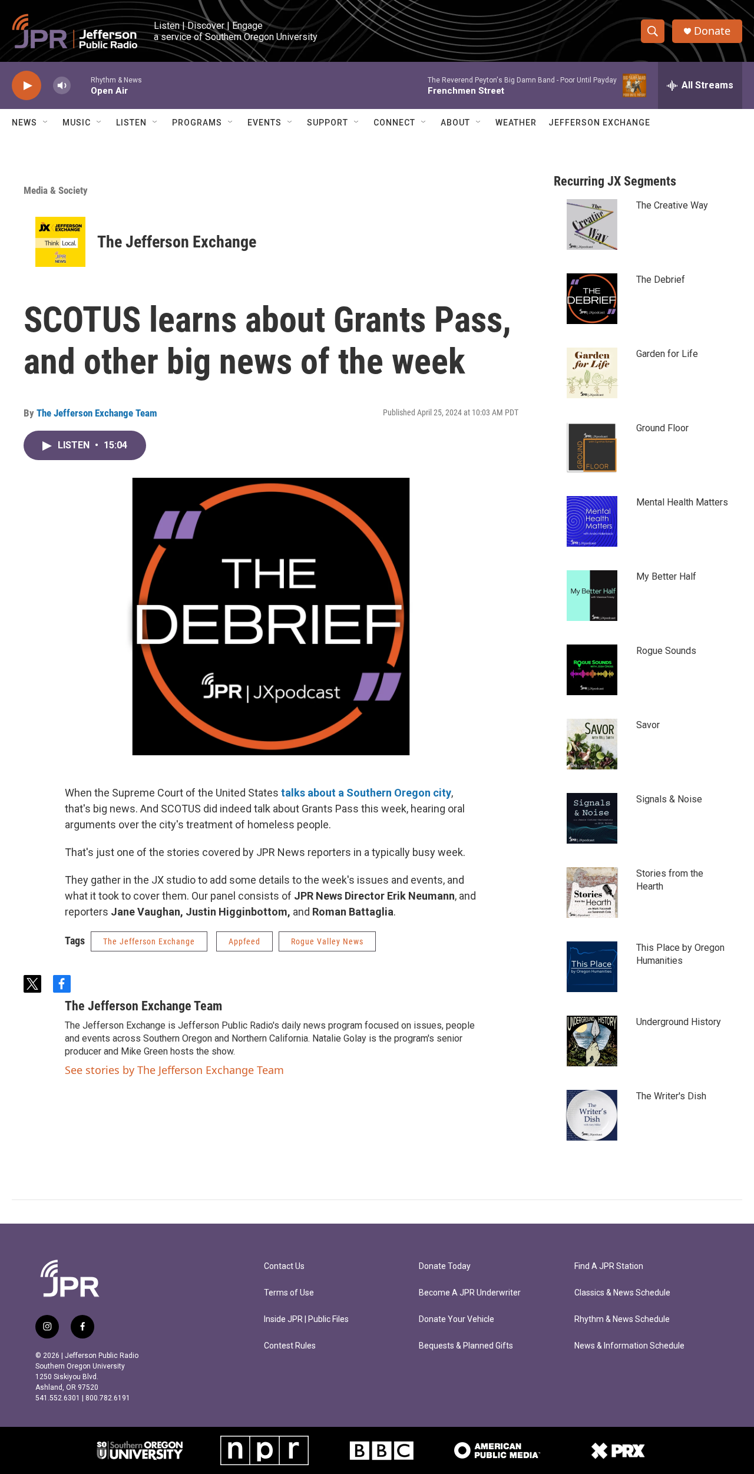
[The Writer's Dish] (592, 1115)
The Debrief (660, 279)
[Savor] (592, 744)
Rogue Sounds (666, 650)
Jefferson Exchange (599, 122)
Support (327, 122)
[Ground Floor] (592, 447)
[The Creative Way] (592, 224)
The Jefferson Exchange (176, 242)
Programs (197, 122)
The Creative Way (672, 205)
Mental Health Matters (682, 502)
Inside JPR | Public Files (306, 1319)
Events (264, 122)
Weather (516, 122)
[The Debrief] (592, 298)
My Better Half (666, 576)
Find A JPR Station (608, 1266)
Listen (131, 122)
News (24, 122)
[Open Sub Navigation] (46, 122)
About (455, 122)
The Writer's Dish (671, 1096)
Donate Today (445, 1266)
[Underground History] (592, 1041)
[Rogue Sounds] (592, 670)
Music (76, 122)
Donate (712, 31)
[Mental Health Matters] (592, 521)
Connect (394, 122)
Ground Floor (662, 428)
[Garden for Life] (592, 373)
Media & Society (56, 190)
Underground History (678, 1021)
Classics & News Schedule (622, 1292)
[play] (26, 85)
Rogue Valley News (327, 941)
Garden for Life (667, 353)
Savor (648, 725)
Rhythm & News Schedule (622, 1319)
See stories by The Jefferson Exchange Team (174, 1070)
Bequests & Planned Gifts (466, 1345)
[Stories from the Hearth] (592, 892)
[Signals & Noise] (592, 818)
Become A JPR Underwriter (470, 1292)
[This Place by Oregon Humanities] (592, 966)
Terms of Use (289, 1292)
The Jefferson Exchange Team (97, 413)
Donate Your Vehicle (456, 1319)
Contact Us (284, 1266)
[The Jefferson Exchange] (60, 242)
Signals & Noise (669, 799)
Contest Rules (290, 1345)
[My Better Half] (592, 595)
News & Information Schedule (629, 1345)
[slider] (80, 85)
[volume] (62, 85)
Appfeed (244, 941)
